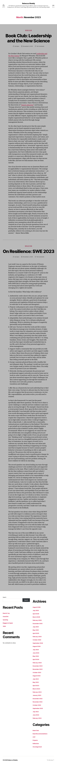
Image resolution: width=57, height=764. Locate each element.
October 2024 (37, 640)
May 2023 (36, 682)
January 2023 (37, 695)
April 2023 (36, 685)
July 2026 (36, 610)
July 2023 (36, 679)
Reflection (28, 246)
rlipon (17, 46)
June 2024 (36, 653)
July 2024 (36, 649)
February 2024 (37, 662)
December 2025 (37, 623)
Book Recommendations (40, 733)
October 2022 (37, 705)
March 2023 (36, 689)
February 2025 (37, 636)
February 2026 (37, 620)
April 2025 (36, 633)
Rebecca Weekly (28, 3)
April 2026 (36, 613)
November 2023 (37, 669)
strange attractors (27, 105)
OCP (34, 737)
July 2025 (36, 627)
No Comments (40, 46)
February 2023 (37, 692)
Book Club (28, 30)
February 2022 (37, 718)
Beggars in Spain (8, 623)
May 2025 (36, 630)
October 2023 (37, 672)
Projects (35, 740)
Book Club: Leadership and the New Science (28, 38)
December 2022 (37, 698)
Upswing (5, 620)
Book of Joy (6, 613)
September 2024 (38, 643)
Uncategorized (37, 747)
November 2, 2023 (28, 257)
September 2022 (38, 708)
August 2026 (36, 607)
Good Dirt (5, 616)
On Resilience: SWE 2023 (28, 251)
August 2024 (36, 646)
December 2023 (37, 666)
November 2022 (37, 702)
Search (4, 597)
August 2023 (36, 675)
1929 (4, 626)
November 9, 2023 (28, 46)
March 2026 (36, 617)
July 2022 (36, 711)
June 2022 (36, 715)
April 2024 (36, 659)
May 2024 (36, 656)
